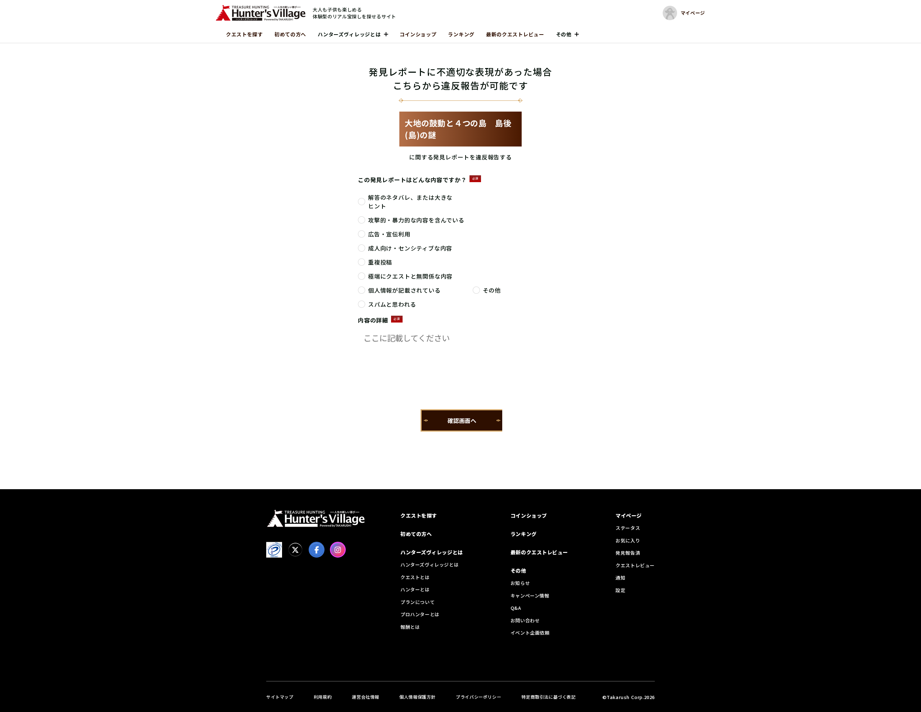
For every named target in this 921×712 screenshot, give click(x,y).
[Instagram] (338, 550)
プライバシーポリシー (478, 697)
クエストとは (415, 577)
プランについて (417, 602)
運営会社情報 (365, 697)
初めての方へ (290, 34)
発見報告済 (628, 552)
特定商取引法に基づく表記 (548, 697)
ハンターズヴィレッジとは (349, 34)
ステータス (628, 527)
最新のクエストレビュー (515, 34)
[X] (295, 550)
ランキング (461, 34)
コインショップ (418, 34)
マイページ (629, 515)
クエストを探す (244, 34)
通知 (620, 577)
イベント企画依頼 (530, 632)
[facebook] (317, 550)
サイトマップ (280, 697)
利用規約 (323, 697)
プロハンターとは (420, 614)
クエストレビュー (635, 565)
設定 (620, 590)
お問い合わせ (525, 620)
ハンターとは (415, 589)
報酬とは (410, 626)
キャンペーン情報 (530, 595)
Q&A (516, 607)
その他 (564, 34)
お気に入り (628, 540)
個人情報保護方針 (417, 697)
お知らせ (520, 583)
